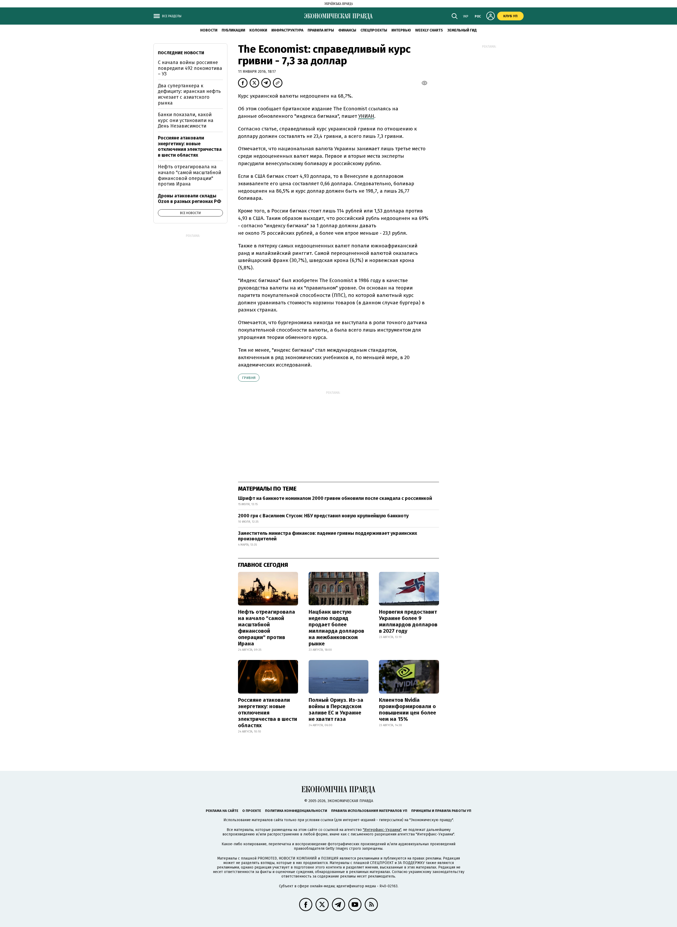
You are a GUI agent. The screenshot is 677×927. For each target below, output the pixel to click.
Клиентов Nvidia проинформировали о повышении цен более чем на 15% (407, 709)
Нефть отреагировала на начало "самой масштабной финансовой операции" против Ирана (266, 628)
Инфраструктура (287, 30)
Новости (208, 30)
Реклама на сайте (222, 811)
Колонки (258, 30)
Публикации (233, 30)
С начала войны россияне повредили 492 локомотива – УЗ (190, 68)
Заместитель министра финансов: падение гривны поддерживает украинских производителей (327, 536)
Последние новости (181, 52)
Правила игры (321, 30)
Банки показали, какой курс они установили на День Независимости (185, 120)
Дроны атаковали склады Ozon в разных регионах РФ (189, 199)
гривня (248, 378)
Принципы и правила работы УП (441, 811)
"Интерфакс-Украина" (382, 829)
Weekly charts (429, 30)
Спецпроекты (373, 30)
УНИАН (366, 116)
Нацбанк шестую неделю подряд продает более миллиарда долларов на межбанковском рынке (336, 628)
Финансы (347, 30)
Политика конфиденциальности (296, 811)
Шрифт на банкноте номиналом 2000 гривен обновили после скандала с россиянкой (335, 498)
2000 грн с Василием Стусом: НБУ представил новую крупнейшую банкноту (323, 516)
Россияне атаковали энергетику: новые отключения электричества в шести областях (267, 713)
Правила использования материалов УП (369, 811)
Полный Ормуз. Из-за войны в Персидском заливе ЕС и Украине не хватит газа (336, 709)
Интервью (401, 30)
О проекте (251, 811)
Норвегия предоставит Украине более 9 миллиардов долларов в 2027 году (408, 621)
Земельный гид (462, 30)
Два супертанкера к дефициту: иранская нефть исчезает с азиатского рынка (189, 94)
